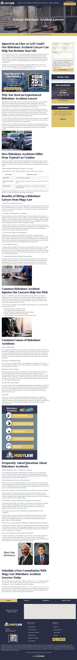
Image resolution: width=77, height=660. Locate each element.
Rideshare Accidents (33, 638)
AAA (18, 376)
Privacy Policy (44, 652)
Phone (65, 47)
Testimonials (57, 632)
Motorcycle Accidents (33, 632)
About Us (20, 3)
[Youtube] (60, 639)
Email (54, 47)
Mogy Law (35, 581)
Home (27, 34)
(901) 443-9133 (69, 1)
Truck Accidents (32, 629)
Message (55, 52)
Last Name (66, 43)
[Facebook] (53, 639)
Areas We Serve (57, 629)
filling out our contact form (41, 586)
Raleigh (31, 34)
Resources (45, 3)
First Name (55, 43)
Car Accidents (31, 627)
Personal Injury (37, 3)
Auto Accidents (27, 3)
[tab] (8, 600)
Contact (50, 3)
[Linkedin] (63, 639)
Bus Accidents (31, 641)
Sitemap (49, 652)
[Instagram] (57, 639)
